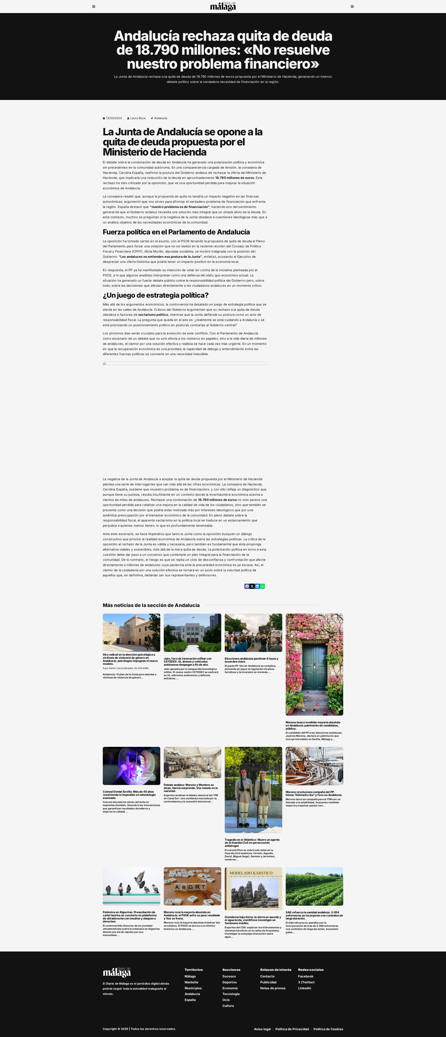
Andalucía (160, 118)
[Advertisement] (313, 140)
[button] (94, 6)
